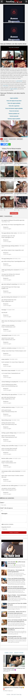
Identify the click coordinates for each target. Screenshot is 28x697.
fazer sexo (19, 139)
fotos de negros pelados (14, 103)
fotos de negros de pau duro (14, 100)
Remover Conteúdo (18, 652)
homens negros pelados (14, 118)
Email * (6, 508)
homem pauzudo (14, 116)
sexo (7, 141)
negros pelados (13, 88)
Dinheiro (5, 139)
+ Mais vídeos (14, 213)
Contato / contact (9, 652)
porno (2, 141)
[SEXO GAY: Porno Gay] (14, 2)
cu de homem (19, 81)
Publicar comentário (14, 532)
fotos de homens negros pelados (14, 108)
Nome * (2, 502)
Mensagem (4, 513)
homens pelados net (14, 113)
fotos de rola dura (14, 111)
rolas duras (5, 85)
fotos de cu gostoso (14, 105)
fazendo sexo (12, 139)
